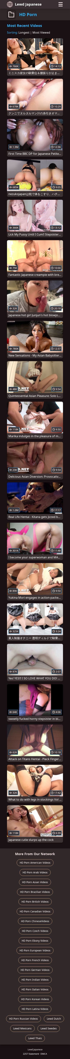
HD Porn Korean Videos (35, 999)
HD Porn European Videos (35, 950)
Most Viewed (41, 32)
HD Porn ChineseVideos (35, 921)
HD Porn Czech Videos (35, 931)
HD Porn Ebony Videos (35, 940)
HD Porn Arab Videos (35, 872)
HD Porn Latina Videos (35, 1009)
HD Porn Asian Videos (35, 882)
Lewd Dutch (54, 1018)
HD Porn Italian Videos (35, 989)
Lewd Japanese (28, 4)
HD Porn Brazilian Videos (35, 892)
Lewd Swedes (49, 1028)
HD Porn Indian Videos (35, 979)
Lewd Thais (35, 1038)
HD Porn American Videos (35, 862)
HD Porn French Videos (35, 960)
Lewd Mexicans (22, 1028)
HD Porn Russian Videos (23, 1018)
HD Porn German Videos (35, 970)
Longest (23, 32)
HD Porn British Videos (35, 901)
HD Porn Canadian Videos (35, 911)
